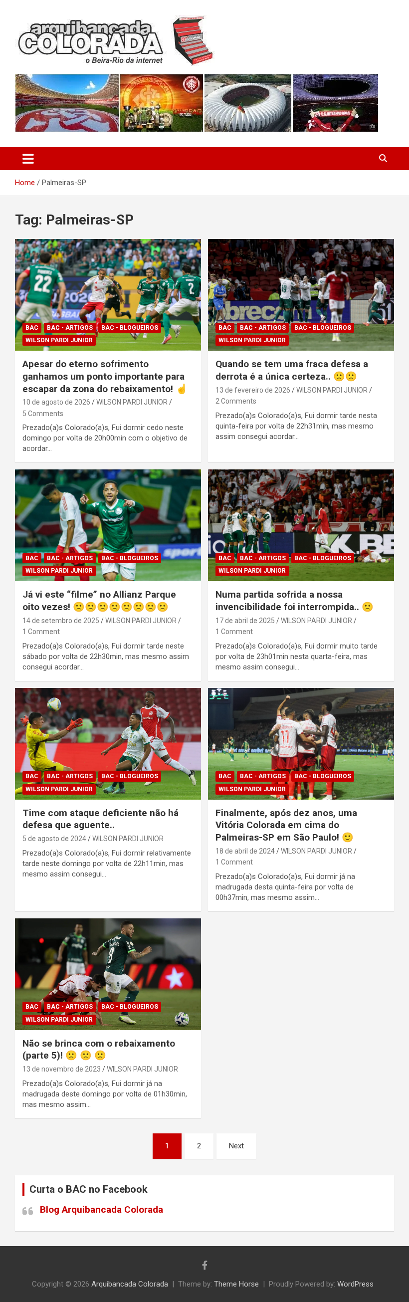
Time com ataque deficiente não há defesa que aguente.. (100, 819)
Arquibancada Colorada (129, 1284)
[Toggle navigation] (28, 158)
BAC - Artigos (70, 327)
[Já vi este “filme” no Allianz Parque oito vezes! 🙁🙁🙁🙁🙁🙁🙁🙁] (108, 525)
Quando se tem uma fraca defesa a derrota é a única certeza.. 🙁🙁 (291, 370)
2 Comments (235, 401)
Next (236, 1145)
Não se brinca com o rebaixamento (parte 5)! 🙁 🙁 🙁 (98, 1050)
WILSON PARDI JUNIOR (132, 402)
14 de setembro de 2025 (60, 621)
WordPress (355, 1284)
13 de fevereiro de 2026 (252, 390)
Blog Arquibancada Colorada (101, 1209)
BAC (31, 327)
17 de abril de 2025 (245, 621)
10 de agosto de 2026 (56, 402)
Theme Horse (236, 1284)
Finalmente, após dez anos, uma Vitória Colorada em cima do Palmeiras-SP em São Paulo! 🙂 (286, 825)
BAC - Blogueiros (129, 327)
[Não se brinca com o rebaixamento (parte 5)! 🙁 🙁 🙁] (108, 974)
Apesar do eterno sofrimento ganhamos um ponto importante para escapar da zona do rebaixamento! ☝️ (105, 376)
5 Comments (42, 414)
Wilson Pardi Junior (59, 340)
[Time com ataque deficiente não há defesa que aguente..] (108, 743)
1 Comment (41, 632)
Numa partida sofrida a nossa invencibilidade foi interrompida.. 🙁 (294, 601)
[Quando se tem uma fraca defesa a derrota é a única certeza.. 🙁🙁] (301, 295)
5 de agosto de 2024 (54, 839)
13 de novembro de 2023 (61, 1069)
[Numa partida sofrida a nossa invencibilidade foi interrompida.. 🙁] (301, 525)
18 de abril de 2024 (245, 851)
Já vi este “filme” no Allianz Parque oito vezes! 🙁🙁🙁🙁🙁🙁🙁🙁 (99, 601)
